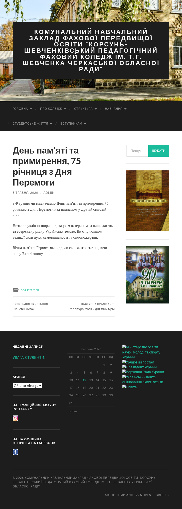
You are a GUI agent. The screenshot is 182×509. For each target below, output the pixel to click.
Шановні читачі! (30, 306)
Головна (20, 108)
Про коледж (51, 108)
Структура (83, 108)
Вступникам (71, 123)
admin (49, 192)
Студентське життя (30, 123)
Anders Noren (138, 495)
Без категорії (30, 289)
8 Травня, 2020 (25, 192)
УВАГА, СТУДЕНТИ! (29, 357)
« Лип (73, 411)
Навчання (114, 108)
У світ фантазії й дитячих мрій (92, 306)
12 (84, 380)
